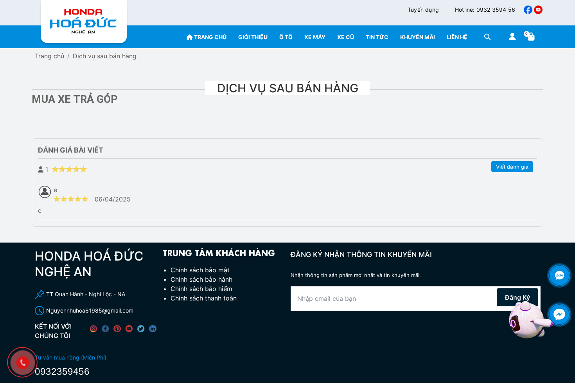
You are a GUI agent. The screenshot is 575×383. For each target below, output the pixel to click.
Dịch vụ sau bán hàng (105, 56)
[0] (532, 37)
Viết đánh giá (512, 167)
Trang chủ (209, 37)
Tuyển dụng (423, 9)
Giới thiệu (253, 37)
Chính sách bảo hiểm (201, 289)
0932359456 (62, 371)
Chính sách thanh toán (204, 298)
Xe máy (314, 37)
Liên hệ (457, 37)
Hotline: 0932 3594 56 (485, 9)
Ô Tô (286, 37)
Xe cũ (345, 37)
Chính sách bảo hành (201, 279)
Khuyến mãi (417, 37)
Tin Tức (377, 37)
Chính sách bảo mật (200, 270)
